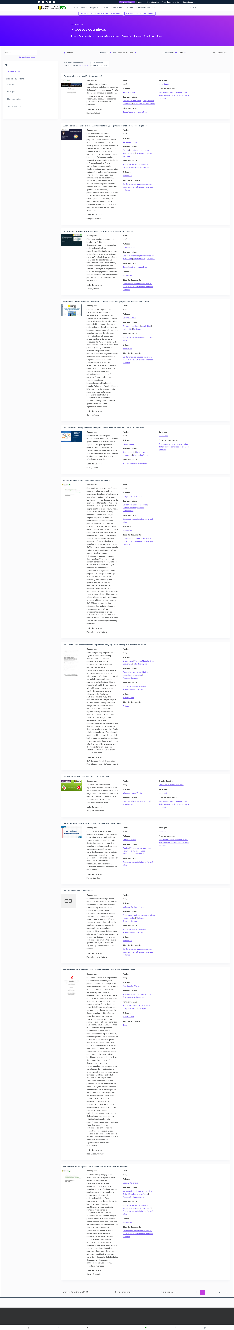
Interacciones (146, 994)
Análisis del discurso (131, 994)
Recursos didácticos (141, 801)
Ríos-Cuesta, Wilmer (131, 986)
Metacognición (129, 1191)
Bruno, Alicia (128, 661)
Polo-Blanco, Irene (141, 664)
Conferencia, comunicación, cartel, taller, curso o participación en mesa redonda (174, 95)
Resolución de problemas (144, 104)
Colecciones (187, 2)
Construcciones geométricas (135, 505)
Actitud (126, 848)
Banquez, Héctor (130, 142)
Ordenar (102, 53)
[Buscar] (190, 8)
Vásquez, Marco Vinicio (132, 793)
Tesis (125, 1025)
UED (156, 8)
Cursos (105, 8)
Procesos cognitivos (144, 1191)
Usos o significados (141, 455)
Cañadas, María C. (141, 661)
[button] (196, 1292)
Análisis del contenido (132, 101)
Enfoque (139, 2)
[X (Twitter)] (39, 2)
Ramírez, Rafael (129, 92)
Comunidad (117, 8)
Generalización (129, 672)
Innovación (127, 176)
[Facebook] (43, 2)
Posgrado (93, 8)
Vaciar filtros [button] (83, 65)
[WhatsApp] (54, 2)
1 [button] (202, 1292)
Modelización (129, 918)
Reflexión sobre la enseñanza (135, 1194)
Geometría (127, 801)
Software (140, 153)
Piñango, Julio (128, 444)
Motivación (127, 329)
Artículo (126, 706)
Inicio (75, 8)
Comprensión (148, 101)
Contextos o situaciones (140, 848)
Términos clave (125, 2)
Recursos (130, 8)
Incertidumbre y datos (139, 150)
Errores (126, 150)
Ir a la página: (167, 1292)
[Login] (194, 8)
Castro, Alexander (130, 1183)
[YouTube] (50, 2)
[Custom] (29, 1327)
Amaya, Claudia (129, 247)
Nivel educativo (152, 2)
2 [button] (209, 1292)
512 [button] (220, 1292)
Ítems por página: (123, 1292)
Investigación (144, 8)
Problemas (127, 104)
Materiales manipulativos (133, 508)
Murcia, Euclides (129, 840)
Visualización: (168, 53)
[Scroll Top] (204, 1327)
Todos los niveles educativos (135, 112)
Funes (82, 8)
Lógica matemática (131, 256)
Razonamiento (129, 153)
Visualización (128, 511)
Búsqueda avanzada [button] (27, 57)
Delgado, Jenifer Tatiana (133, 496)
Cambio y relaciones (131, 326)
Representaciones (130, 678)
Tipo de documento (170, 2)
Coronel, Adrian (129, 318)
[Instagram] (47, 2)
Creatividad (146, 326)
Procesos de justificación (133, 997)
